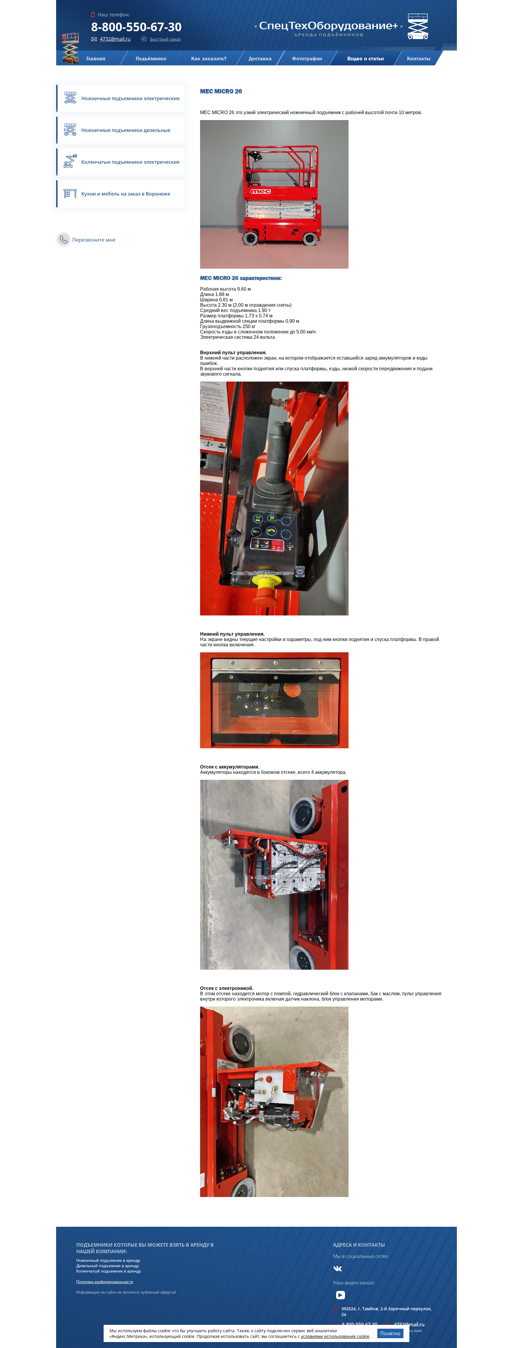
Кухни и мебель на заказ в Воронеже (125, 193)
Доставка (260, 58)
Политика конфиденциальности (104, 1282)
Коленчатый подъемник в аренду (108, 1271)
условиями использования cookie (335, 1336)
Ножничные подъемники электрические (130, 98)
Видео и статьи (365, 58)
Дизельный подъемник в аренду (107, 1265)
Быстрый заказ (165, 39)
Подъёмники (150, 58)
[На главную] (341, 39)
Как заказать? (209, 58)
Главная (95, 58)
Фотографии (307, 58)
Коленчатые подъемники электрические (130, 162)
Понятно (390, 1333)
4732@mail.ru (115, 39)
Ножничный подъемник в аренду (108, 1260)
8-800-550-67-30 (136, 26)
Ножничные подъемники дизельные (125, 130)
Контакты (418, 58)
